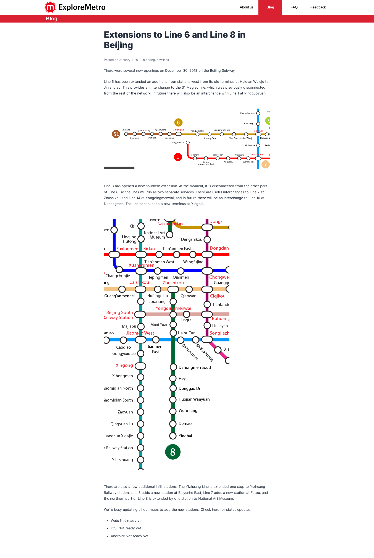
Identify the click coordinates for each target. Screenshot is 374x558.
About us (246, 7)
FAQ (294, 7)
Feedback (318, 7)
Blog (270, 7)
